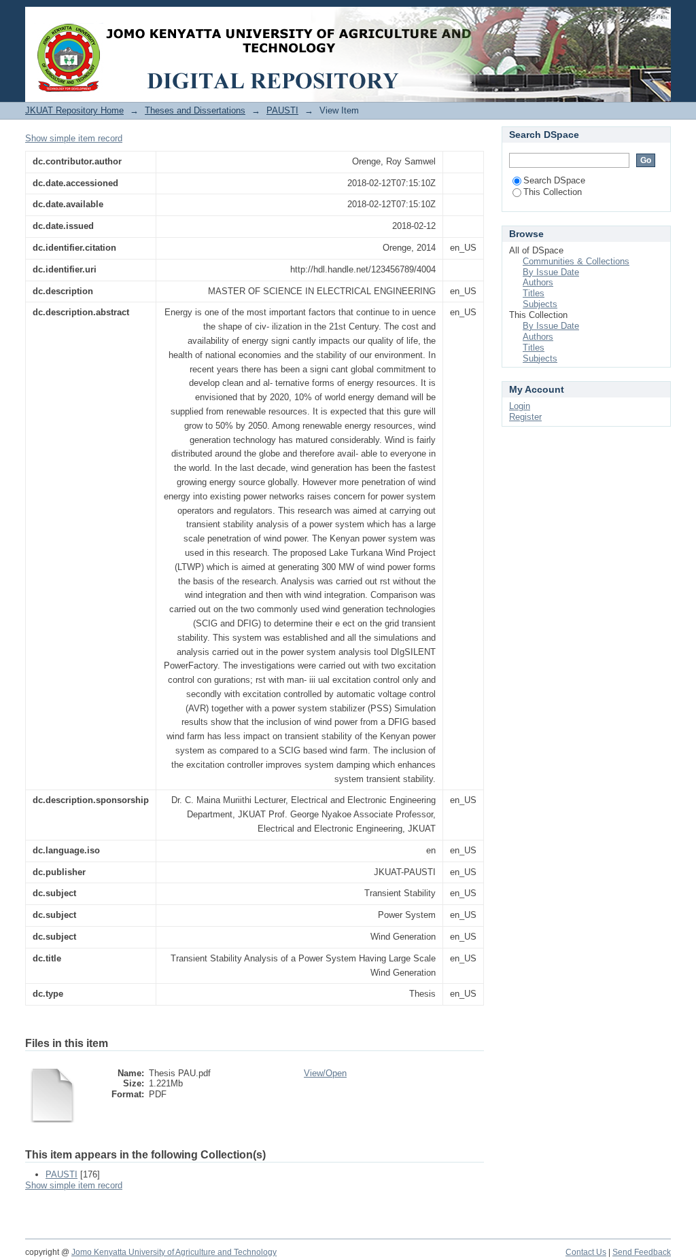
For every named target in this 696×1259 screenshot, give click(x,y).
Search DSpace (554, 180)
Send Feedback (641, 1252)
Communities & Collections (576, 261)
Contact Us (586, 1252)
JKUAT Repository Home (74, 110)
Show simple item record (73, 138)
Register (525, 417)
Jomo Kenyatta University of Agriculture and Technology (174, 1252)
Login (660, 17)
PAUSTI (282, 110)
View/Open (325, 1073)
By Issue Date (551, 272)
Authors (538, 282)
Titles (533, 293)
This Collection (552, 192)
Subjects (540, 304)
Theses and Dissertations (195, 110)
